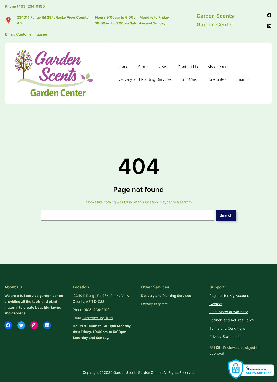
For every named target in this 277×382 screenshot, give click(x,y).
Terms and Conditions (227, 328)
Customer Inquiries (97, 318)
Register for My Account (229, 296)
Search (226, 215)
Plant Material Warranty (228, 312)
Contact (215, 304)
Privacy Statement (224, 337)
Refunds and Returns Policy (231, 320)
